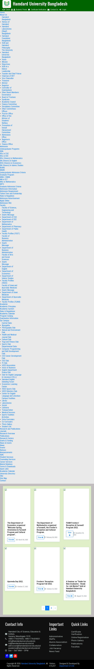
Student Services (6, 457)
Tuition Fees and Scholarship (11, 193)
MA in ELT (4, 179)
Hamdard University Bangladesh (6, 54)
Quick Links (4, 469)
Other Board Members (10, 92)
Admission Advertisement (10, 198)
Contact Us (54, 10)
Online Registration (80, 637)
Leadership (6, 71)
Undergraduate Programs (9, 149)
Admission (4, 146)
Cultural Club (6, 339)
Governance (6, 95)
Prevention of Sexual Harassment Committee (7, 129)
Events (2, 447)
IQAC (2, 455)
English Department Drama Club (9, 371)
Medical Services (8, 412)
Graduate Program (7, 175)
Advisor (5, 83)
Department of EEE (9, 219)
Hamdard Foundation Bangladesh (6, 38)
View (10, 540)
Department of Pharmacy (11, 226)
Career (8, 10)
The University (7, 50)
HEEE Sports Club (8, 389)
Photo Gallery (7, 424)
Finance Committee (9, 104)
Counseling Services (7, 459)
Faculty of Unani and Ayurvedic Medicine (9, 286)
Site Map (3, 478)
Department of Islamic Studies (7, 277)
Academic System (7, 309)
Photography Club (8, 328)
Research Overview (7, 433)
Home (2, 12)
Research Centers (7, 438)
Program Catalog (6, 316)
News (2, 445)
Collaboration (55, 645)
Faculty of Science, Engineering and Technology (9, 209)
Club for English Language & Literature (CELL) (11, 376)
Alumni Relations (6, 464)
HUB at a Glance (5, 67)
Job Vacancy (55, 648)
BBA (1, 151)
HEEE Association (8, 365)
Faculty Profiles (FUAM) (11, 302)
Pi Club (4, 363)
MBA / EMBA (5, 177)
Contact (3, 480)
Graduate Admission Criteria (10, 186)
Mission (5, 62)
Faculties (75, 646)
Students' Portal (21, 10)
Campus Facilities (8, 398)
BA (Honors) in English (8, 161)
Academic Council (9, 102)
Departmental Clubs (9, 346)
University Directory (7, 473)
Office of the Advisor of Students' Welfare (6, 119)
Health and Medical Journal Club (9, 336)
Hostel (4, 405)
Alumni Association (58, 642)
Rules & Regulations (7, 311)
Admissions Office (6, 136)
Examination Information (9, 318)
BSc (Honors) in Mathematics (11, 158)
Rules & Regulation (7, 196)
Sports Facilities (8, 415)
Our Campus (4, 320)
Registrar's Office (6, 140)
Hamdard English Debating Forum (8, 380)
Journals (3, 431)
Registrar (5, 85)
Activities (5, 417)
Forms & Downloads (7, 466)
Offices (4, 111)
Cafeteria (5, 407)
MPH (2, 184)
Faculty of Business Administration (7, 238)
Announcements (6, 452)
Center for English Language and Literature (11, 394)
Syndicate (5, 99)
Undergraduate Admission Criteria (13, 172)
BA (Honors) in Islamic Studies (11, 165)
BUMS (2, 168)
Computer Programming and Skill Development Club (11, 351)
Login (64, 10)
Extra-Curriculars (8, 419)
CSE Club (5, 361)
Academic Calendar (7, 313)
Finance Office (7, 144)
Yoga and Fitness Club (10, 342)
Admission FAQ (5, 203)
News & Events (6, 443)
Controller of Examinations (7, 89)
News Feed (54, 651)
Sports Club (6, 344)
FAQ (1, 476)
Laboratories (7, 403)
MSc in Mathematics (8, 182)
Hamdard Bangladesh (6, 18)
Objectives (6, 64)
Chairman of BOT (8, 76)
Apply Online (4, 200)
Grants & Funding (6, 440)
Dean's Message (8, 215)
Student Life (6, 426)
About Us (3, 15)
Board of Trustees (9, 97)
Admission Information (8, 189)
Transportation (7, 410)
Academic (4, 304)
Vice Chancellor (8, 78)
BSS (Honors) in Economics (10, 163)
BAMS (2, 170)
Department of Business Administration (7, 250)
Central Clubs (7, 323)
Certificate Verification (38, 10)
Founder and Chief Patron (11, 73)
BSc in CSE (4, 153)
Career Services (6, 462)
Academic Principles (8, 306)
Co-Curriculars (7, 422)
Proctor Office (7, 113)
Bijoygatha (6, 325)
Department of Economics (7, 272)
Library (4, 400)
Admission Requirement (9, 191)
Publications (4, 436)
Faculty (3, 205)
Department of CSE (9, 217)
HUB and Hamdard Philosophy (6, 45)
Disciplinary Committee (11, 106)
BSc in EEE (4, 156)
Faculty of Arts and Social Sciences (7, 257)
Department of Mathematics (7, 223)
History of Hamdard (5, 23)
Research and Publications (10, 429)
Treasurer (5, 80)
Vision (4, 59)
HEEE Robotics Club (9, 391)
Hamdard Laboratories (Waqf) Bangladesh (7, 30)
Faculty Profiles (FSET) (11, 233)
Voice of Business (9, 368)
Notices (3, 450)
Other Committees (9, 109)
